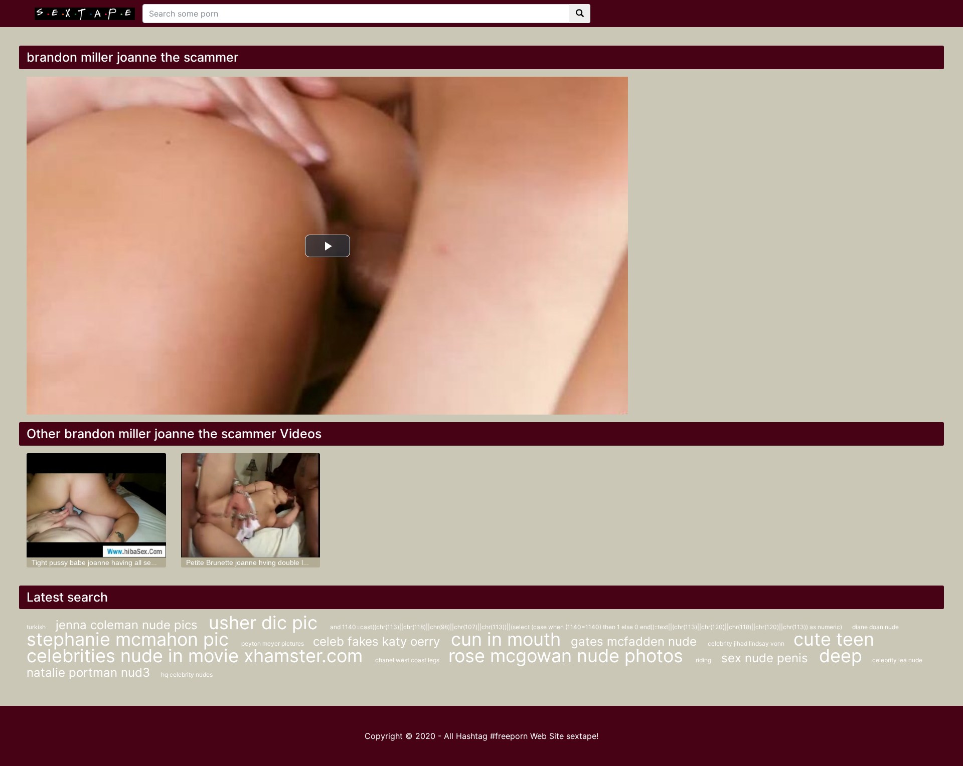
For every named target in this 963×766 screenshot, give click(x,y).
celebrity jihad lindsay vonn (747, 643)
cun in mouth (506, 639)
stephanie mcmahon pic (130, 639)
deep (840, 656)
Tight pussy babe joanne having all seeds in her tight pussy (125, 562)
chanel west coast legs (408, 660)
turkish (36, 627)
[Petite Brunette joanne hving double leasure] (250, 505)
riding (703, 660)
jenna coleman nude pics (128, 625)
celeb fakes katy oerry (378, 641)
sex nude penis (766, 658)
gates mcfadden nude (635, 641)
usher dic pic (266, 623)
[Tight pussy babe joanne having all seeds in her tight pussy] (96, 505)
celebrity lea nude (897, 660)
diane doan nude (875, 627)
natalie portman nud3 (90, 672)
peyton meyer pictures (273, 643)
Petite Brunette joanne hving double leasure (255, 562)
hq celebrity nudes (187, 674)
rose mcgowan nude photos (568, 656)
